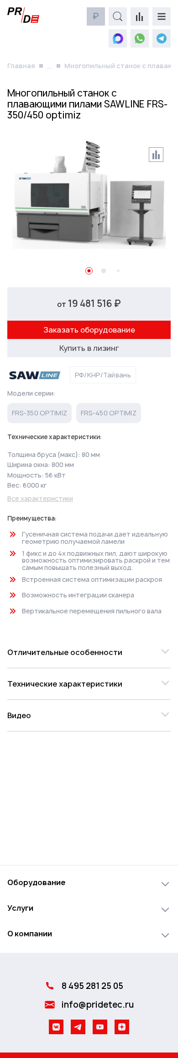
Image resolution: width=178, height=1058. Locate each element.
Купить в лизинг (89, 348)
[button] (89, 652)
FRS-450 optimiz (108, 412)
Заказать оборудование (89, 330)
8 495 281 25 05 (92, 986)
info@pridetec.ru (98, 1004)
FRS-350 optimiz (39, 412)
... (49, 66)
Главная (21, 65)
